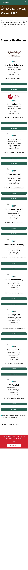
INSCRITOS (14, 84)
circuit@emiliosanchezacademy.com (17, 258)
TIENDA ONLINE (14, 445)
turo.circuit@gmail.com (17, 78)
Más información (13, 417)
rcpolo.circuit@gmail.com (17, 363)
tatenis (6, 2)
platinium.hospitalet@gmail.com (17, 328)
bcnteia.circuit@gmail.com (17, 187)
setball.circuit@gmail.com (17, 223)
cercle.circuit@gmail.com (17, 117)
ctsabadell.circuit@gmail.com (17, 398)
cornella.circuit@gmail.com (17, 152)
